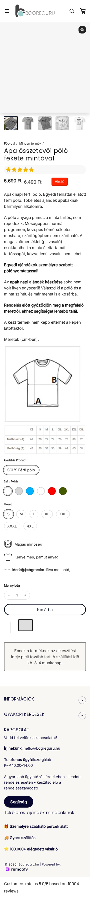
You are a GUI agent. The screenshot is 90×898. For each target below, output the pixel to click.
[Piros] (52, 491)
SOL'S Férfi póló (21, 470)
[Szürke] (19, 491)
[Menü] (7, 11)
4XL (30, 526)
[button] (20, 170)
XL (47, 514)
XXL (62, 514)
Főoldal (9, 143)
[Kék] (30, 491)
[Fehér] (8, 491)
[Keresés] (72, 11)
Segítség (18, 801)
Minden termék (30, 143)
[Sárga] (41, 491)
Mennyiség (12, 585)
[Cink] (63, 491)
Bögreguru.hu (28, 864)
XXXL (12, 526)
